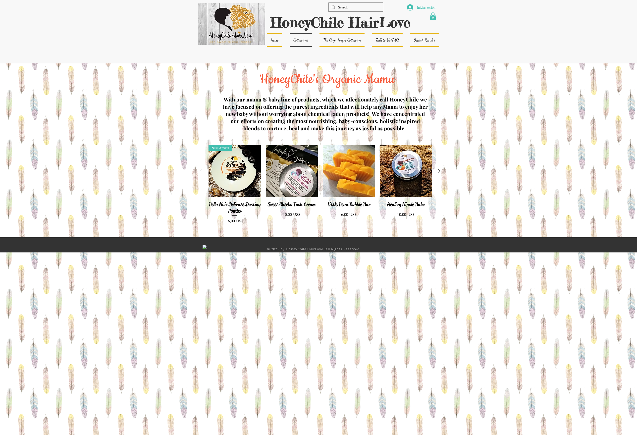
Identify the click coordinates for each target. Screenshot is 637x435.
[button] (433, 16)
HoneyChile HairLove (340, 22)
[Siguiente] (439, 171)
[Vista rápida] (292, 171)
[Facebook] (205, 247)
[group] (320, 184)
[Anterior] (201, 171)
